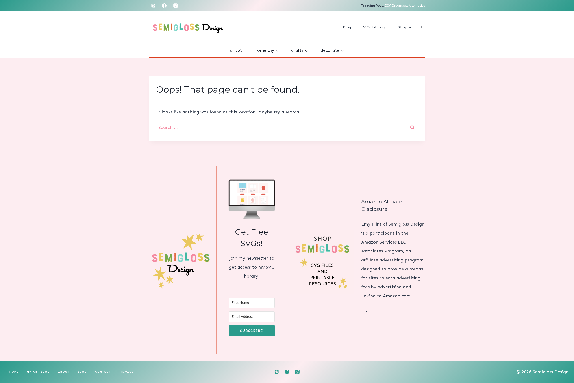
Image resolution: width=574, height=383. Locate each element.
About (64, 371)
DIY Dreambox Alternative (405, 5)
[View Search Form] (422, 27)
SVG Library (374, 27)
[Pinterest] (153, 5)
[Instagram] (175, 5)
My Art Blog (38, 371)
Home (14, 371)
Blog (347, 27)
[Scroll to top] (562, 365)
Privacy (126, 371)
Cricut (236, 50)
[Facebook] (164, 5)
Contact (103, 371)
